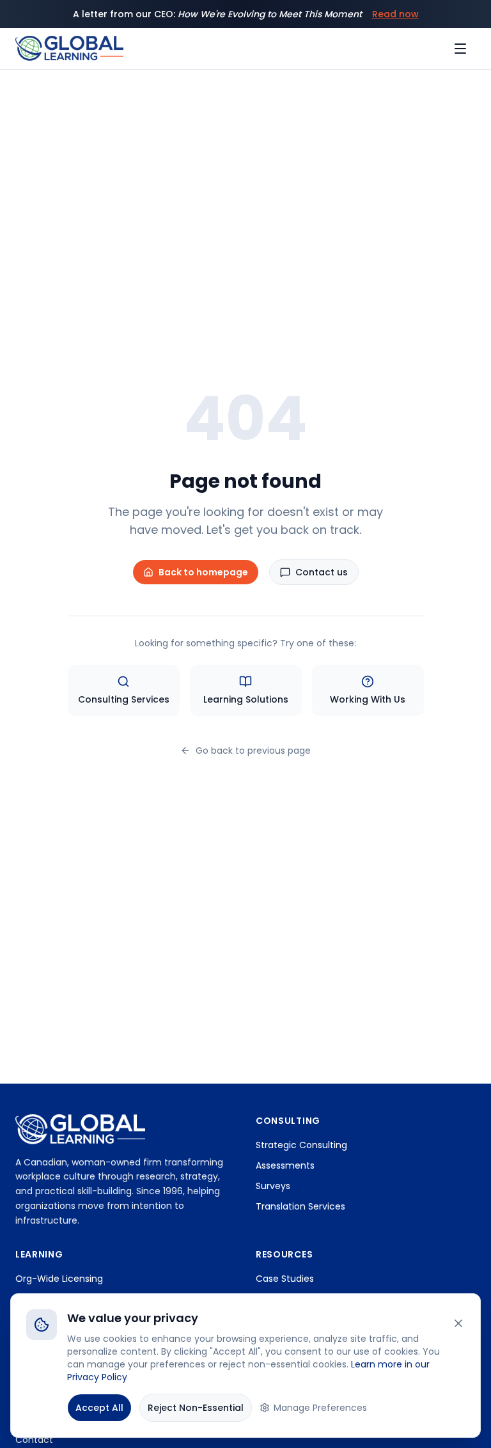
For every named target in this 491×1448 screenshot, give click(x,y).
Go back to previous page (253, 750)
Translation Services (300, 1206)
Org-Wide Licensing (59, 1278)
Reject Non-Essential (196, 1407)
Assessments (285, 1165)
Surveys (273, 1185)
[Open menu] (462, 49)
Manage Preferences (320, 1407)
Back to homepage (203, 572)
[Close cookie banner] (458, 1323)
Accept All (99, 1407)
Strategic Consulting (301, 1145)
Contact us (321, 572)
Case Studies (285, 1278)
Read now (395, 14)
